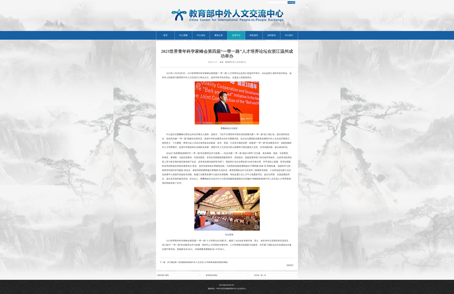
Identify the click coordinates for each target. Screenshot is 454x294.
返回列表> (290, 265)
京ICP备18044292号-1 (227, 285)
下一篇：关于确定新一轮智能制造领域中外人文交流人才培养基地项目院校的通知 (194, 262)
